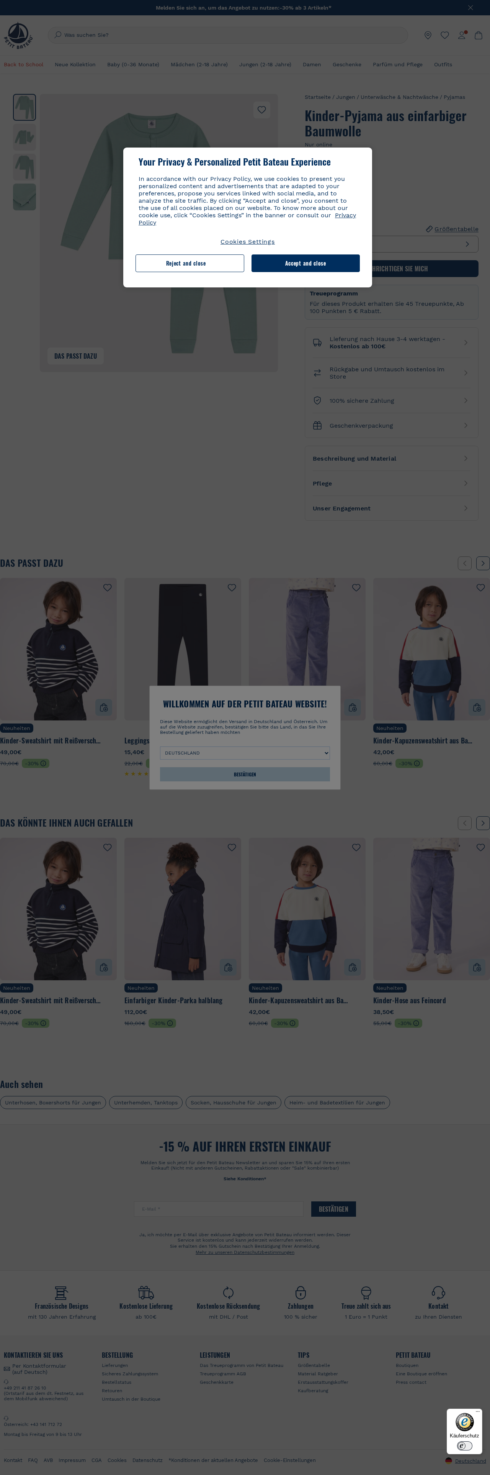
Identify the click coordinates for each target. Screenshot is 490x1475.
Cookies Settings (247, 241)
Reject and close (186, 263)
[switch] (464, 1445)
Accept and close (305, 263)
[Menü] (477, 1413)
